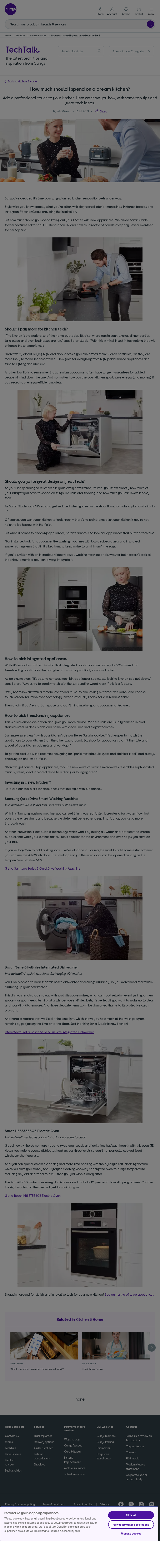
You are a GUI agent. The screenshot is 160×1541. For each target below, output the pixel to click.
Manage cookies (131, 1533)
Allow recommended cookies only (131, 1524)
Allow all (131, 1515)
